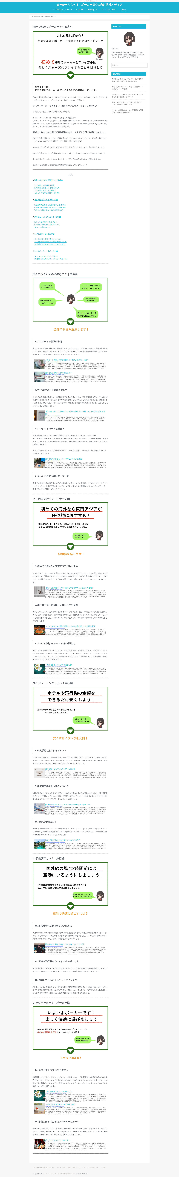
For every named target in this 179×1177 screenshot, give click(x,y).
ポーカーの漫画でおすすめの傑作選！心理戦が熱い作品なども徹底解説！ (127, 111)
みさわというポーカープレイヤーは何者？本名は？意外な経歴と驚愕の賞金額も (127, 80)
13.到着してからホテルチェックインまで (49, 244)
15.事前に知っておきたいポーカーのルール (50, 259)
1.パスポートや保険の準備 (44, 185)
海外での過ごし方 (92, 10)
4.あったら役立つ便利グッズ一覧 (46, 193)
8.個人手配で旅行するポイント (45, 222)
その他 (124, 10)
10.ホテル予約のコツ (42, 227)
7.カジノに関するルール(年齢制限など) (48, 210)
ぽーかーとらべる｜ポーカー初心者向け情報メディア (89, 4)
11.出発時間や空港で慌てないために (47, 239)
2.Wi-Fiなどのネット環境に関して (47, 188)
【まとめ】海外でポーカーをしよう (62, 10)
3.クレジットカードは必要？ (45, 190)
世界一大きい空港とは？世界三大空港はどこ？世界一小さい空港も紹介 (126, 103)
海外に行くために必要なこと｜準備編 (48, 180)
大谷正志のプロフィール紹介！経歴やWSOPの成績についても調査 (127, 88)
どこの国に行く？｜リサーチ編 (46, 200)
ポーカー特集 (79, 10)
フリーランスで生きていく (109, 10)
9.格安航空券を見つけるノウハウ (46, 225)
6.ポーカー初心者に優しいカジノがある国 (50, 207)
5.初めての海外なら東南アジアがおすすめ (50, 205)
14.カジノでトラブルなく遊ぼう (46, 256)
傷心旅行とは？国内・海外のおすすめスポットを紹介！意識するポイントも (127, 96)
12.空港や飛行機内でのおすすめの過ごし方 (50, 242)
